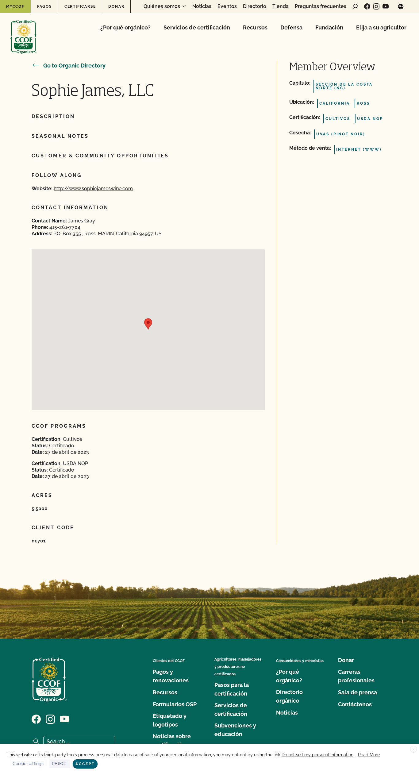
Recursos (255, 27)
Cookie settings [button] (28, 763)
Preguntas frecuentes (320, 6)
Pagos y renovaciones (171, 676)
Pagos (44, 6)
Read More (369, 754)
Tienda (280, 6)
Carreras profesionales (356, 676)
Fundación (329, 27)
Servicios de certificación (196, 27)
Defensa (291, 27)
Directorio (254, 6)
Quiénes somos (162, 6)
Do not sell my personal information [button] (317, 754)
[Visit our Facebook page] (367, 6)
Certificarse (80, 6)
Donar (116, 6)
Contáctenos (355, 704)
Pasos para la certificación (231, 689)
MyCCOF (15, 6)
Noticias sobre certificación (172, 740)
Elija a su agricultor (381, 27)
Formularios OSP (175, 704)
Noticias (201, 6)
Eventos (227, 6)
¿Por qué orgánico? (125, 27)
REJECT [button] (59, 763)
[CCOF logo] (23, 30)
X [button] (413, 749)
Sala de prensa (357, 692)
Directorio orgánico (289, 696)
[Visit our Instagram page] (376, 6)
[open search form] (355, 6)
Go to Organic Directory (74, 65)
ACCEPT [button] (85, 764)
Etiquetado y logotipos (169, 720)
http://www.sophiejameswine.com (93, 188)
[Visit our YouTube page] (385, 6)
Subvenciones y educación (235, 729)
